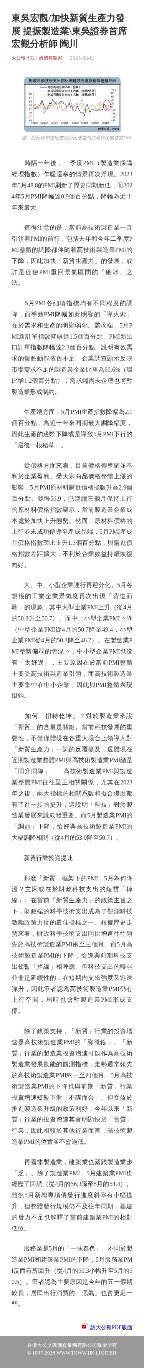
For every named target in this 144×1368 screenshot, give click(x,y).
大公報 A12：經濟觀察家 (37, 58)
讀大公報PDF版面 (111, 1327)
